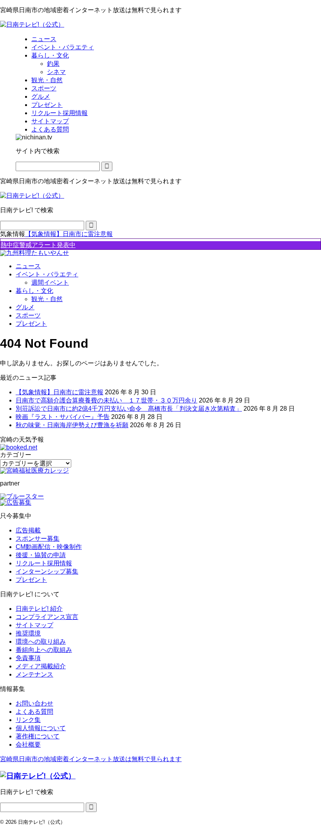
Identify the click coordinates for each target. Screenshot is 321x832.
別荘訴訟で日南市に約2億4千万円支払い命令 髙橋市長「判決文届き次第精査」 (129, 408)
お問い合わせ (34, 703)
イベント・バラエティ (47, 274)
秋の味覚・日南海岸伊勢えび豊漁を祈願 (72, 425)
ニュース (28, 266)
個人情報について (41, 728)
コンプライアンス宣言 (47, 617)
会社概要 (28, 744)
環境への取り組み (41, 641)
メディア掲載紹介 (41, 666)
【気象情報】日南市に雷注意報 (69, 234)
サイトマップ (34, 625)
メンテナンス (34, 674)
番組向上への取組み (44, 649)
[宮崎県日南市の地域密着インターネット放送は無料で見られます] (32, 24)
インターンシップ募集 (47, 571)
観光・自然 (47, 299)
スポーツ (28, 315)
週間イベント (50, 282)
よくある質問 (34, 711)
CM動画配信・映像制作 (49, 546)
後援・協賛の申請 (41, 555)
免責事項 (28, 658)
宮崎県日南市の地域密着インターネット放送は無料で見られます (91, 759)
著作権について (38, 736)
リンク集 (28, 719)
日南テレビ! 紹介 (39, 608)
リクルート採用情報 (44, 563)
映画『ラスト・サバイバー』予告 (63, 416)
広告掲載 (28, 530)
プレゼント (31, 323)
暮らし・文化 (34, 290)
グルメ (25, 307)
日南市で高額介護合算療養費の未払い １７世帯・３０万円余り (106, 400)
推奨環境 (28, 633)
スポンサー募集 (38, 538)
